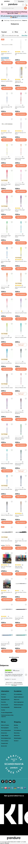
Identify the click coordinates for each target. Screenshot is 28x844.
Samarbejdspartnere (6, 738)
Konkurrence (4, 733)
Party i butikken (4, 740)
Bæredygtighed (4, 727)
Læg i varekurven (7, 62)
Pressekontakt (4, 743)
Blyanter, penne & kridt (16, 20)
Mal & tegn (6, 20)
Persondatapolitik (5, 707)
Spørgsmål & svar (5, 699)
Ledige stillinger (4, 735)
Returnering (16, 733)
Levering (16, 727)
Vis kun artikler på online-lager (12, 35)
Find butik (3, 697)
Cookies (3, 710)
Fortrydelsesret (17, 730)
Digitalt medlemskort (19, 697)
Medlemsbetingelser (18, 704)
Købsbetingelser (17, 738)
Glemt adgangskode (18, 702)
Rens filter (24, 35)
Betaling (16, 725)
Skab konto (16, 699)
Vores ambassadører (6, 730)
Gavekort (16, 740)
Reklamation (17, 735)
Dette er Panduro (5, 725)
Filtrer (16, 32)
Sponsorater (4, 746)
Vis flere (14, 660)
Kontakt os (3, 694)
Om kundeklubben (18, 694)
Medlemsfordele (17, 707)
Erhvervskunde (4, 704)
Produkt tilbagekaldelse (6, 712)
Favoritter (3, 702)
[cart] (25, 5)
